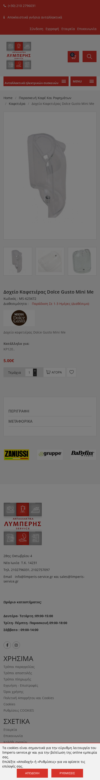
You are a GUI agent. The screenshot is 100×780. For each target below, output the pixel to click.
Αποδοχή (32, 773)
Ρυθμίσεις (67, 773)
